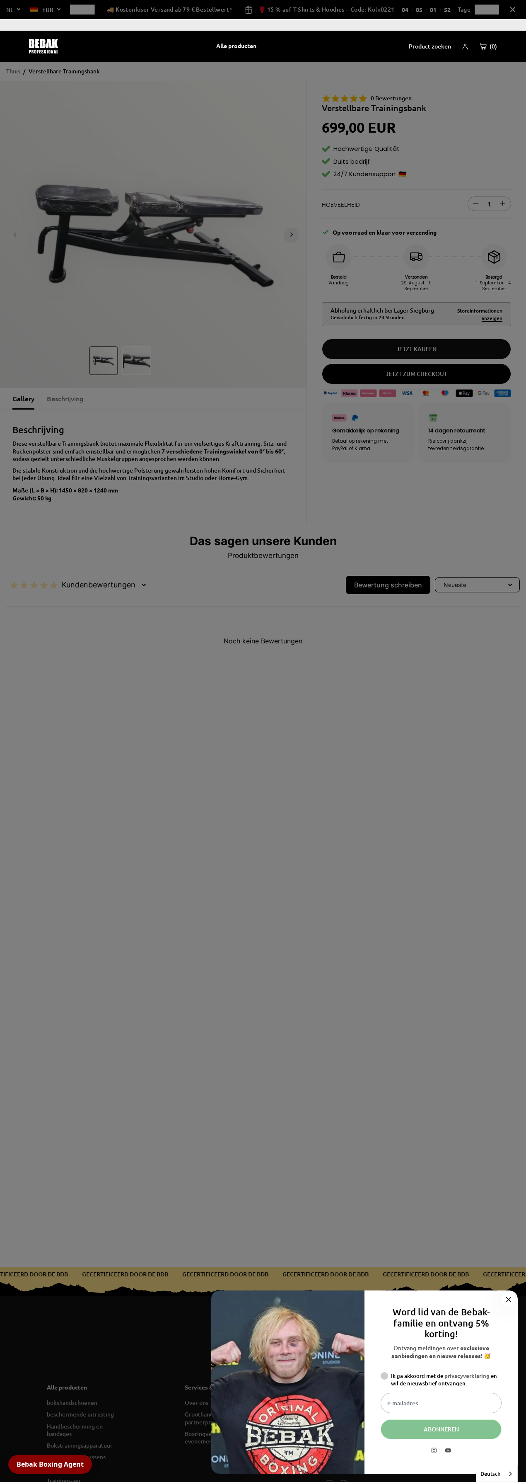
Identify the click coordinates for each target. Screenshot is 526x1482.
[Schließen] (508, 1299)
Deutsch (490, 1473)
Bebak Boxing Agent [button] (50, 1464)
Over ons (481, 25)
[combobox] (497, 1474)
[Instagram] (434, 1450)
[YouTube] (448, 1450)
